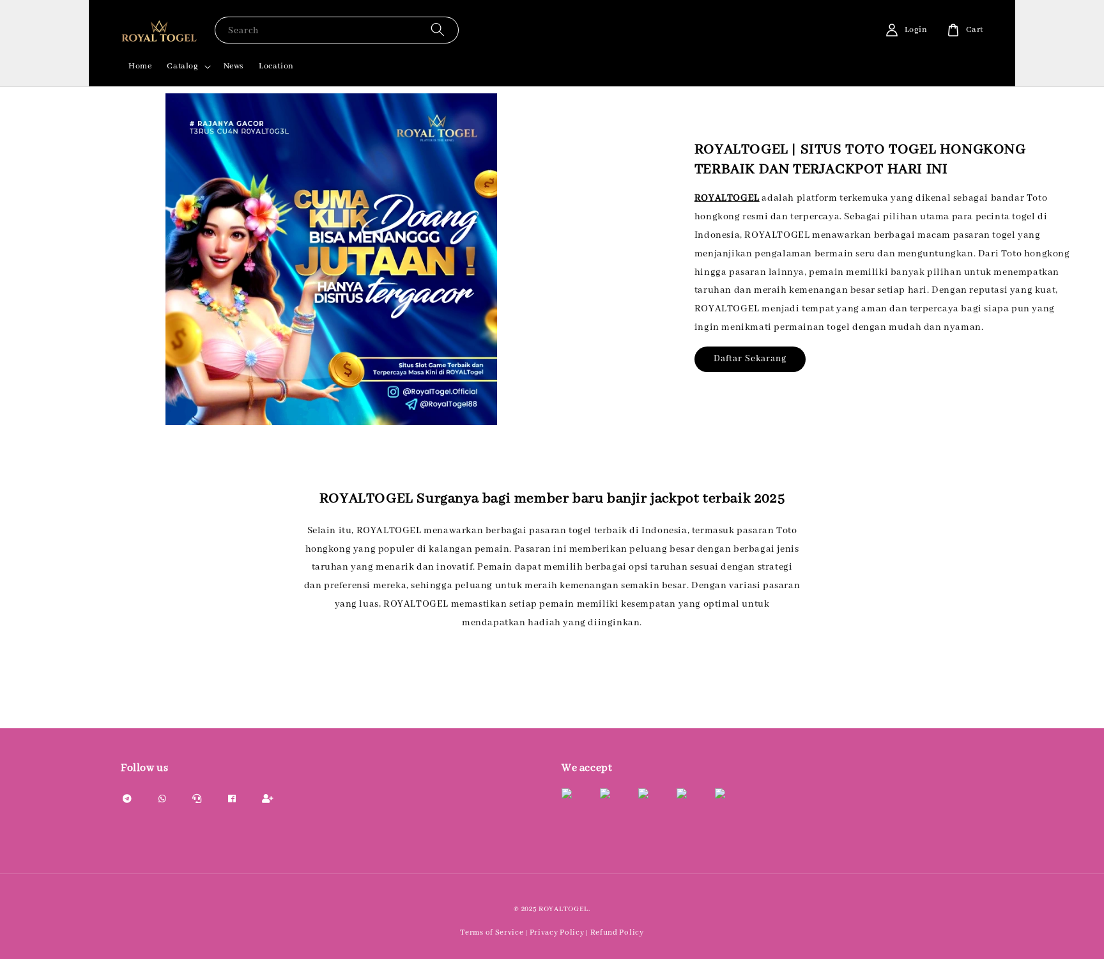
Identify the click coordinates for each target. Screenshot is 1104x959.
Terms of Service (491, 932)
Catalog (182, 66)
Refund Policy (617, 932)
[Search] (437, 29)
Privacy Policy (557, 932)
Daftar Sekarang (750, 358)
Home (139, 66)
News (233, 66)
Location (276, 66)
